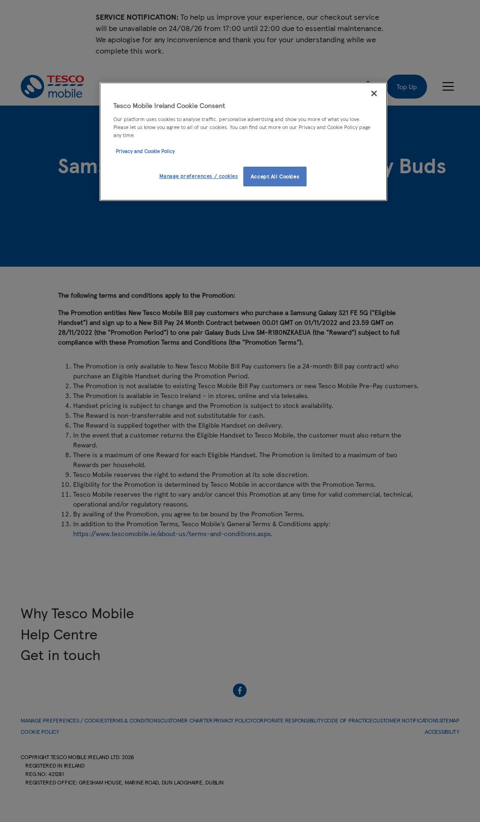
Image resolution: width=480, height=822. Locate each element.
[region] (243, 141)
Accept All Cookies (275, 176)
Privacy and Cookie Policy (145, 150)
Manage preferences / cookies (198, 175)
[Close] (374, 93)
